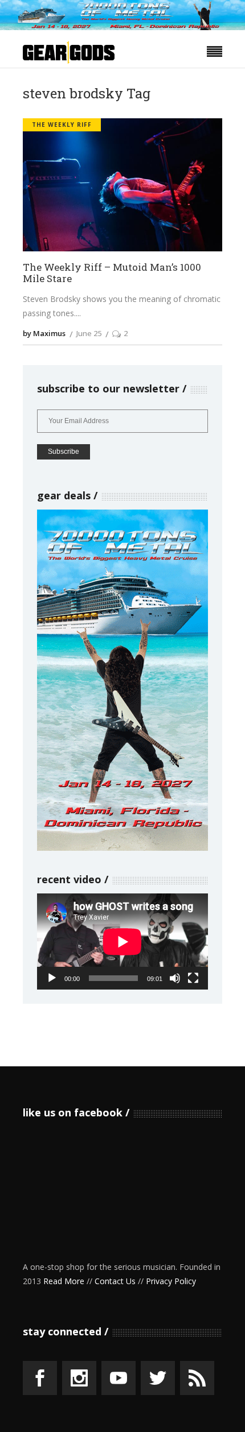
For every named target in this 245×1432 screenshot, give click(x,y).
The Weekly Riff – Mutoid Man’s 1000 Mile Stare (112, 273)
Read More (63, 1281)
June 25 (88, 333)
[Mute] (175, 978)
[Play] (52, 978)
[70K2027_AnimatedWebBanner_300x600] (122, 847)
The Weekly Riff (62, 125)
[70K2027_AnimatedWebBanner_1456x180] (122, 27)
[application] (122, 941)
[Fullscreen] (193, 978)
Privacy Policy (171, 1281)
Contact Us (115, 1281)
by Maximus (44, 333)
